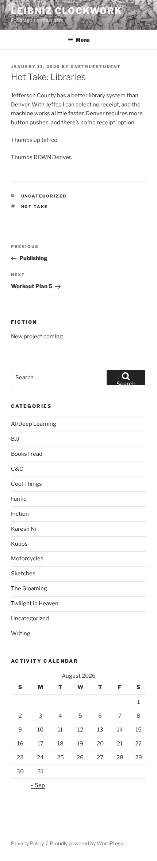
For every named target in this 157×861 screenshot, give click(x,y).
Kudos (19, 544)
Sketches (23, 573)
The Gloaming (29, 588)
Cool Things (26, 484)
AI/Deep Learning (33, 424)
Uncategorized (44, 196)
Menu (82, 40)
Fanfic (18, 499)
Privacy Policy (27, 843)
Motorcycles (27, 558)
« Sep (38, 785)
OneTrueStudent (95, 66)
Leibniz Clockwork (66, 10)
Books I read (26, 454)
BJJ (15, 439)
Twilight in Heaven (34, 603)
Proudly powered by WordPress (86, 843)
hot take (34, 206)
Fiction (20, 514)
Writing (20, 633)
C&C (17, 469)
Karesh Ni (23, 529)
